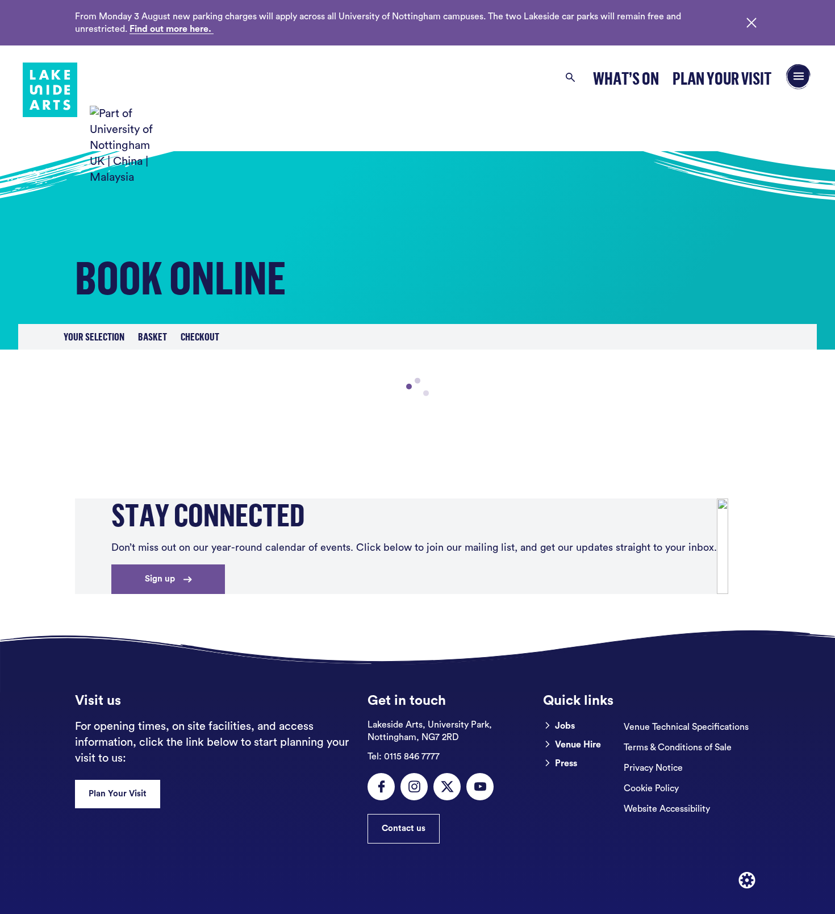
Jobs (565, 725)
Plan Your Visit (722, 78)
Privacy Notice (653, 767)
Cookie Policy (651, 788)
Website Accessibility (667, 808)
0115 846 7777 (404, 756)
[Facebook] (381, 786)
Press (566, 763)
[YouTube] (480, 786)
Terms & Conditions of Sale (678, 747)
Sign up (160, 579)
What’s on (626, 78)
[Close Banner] (751, 22)
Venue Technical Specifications (686, 727)
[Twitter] (447, 786)
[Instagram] (414, 786)
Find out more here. (172, 29)
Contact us (403, 828)
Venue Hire (578, 744)
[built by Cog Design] (746, 880)
